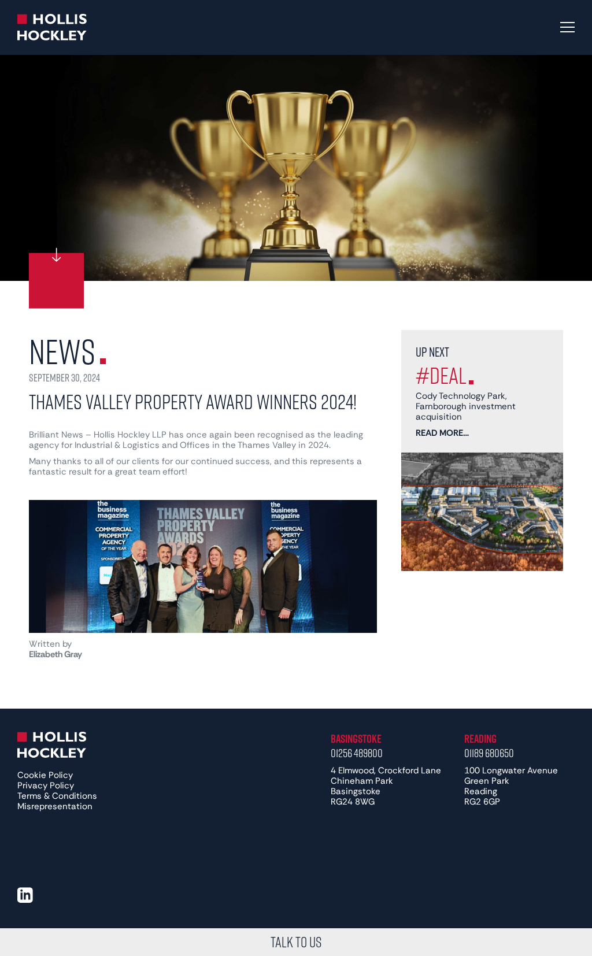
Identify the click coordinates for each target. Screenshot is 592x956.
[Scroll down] (56, 280)
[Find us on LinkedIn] (25, 895)
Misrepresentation (54, 806)
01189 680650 (489, 752)
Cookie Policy (45, 775)
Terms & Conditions (57, 796)
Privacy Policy (45, 785)
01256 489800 (357, 752)
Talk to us (296, 941)
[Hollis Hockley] (52, 27)
